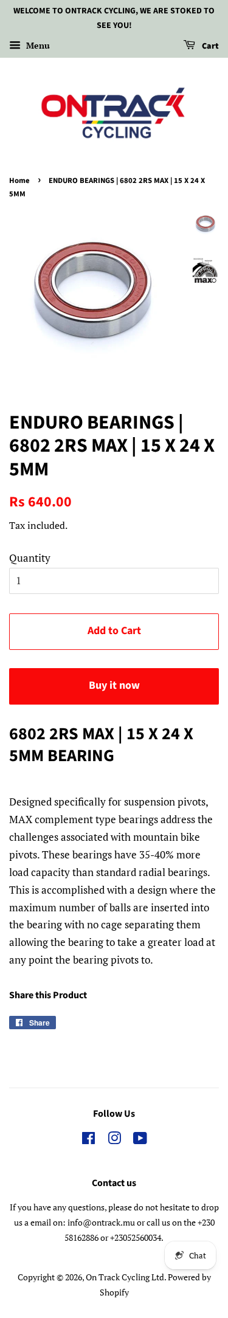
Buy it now (114, 685)
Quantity (29, 558)
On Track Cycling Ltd (125, 1277)
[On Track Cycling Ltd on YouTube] (140, 1140)
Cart (209, 46)
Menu (37, 45)
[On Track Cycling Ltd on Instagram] (114, 1140)
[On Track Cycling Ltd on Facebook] (88, 1140)
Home (19, 180)
